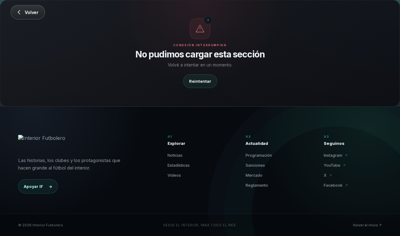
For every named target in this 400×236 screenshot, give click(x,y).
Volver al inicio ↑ (367, 225)
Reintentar (200, 81)
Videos (174, 175)
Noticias (175, 155)
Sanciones (255, 165)
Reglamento (257, 185)
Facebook (336, 185)
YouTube (335, 165)
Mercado (254, 175)
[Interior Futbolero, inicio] (41, 142)
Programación (259, 155)
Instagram (336, 155)
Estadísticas (179, 165)
